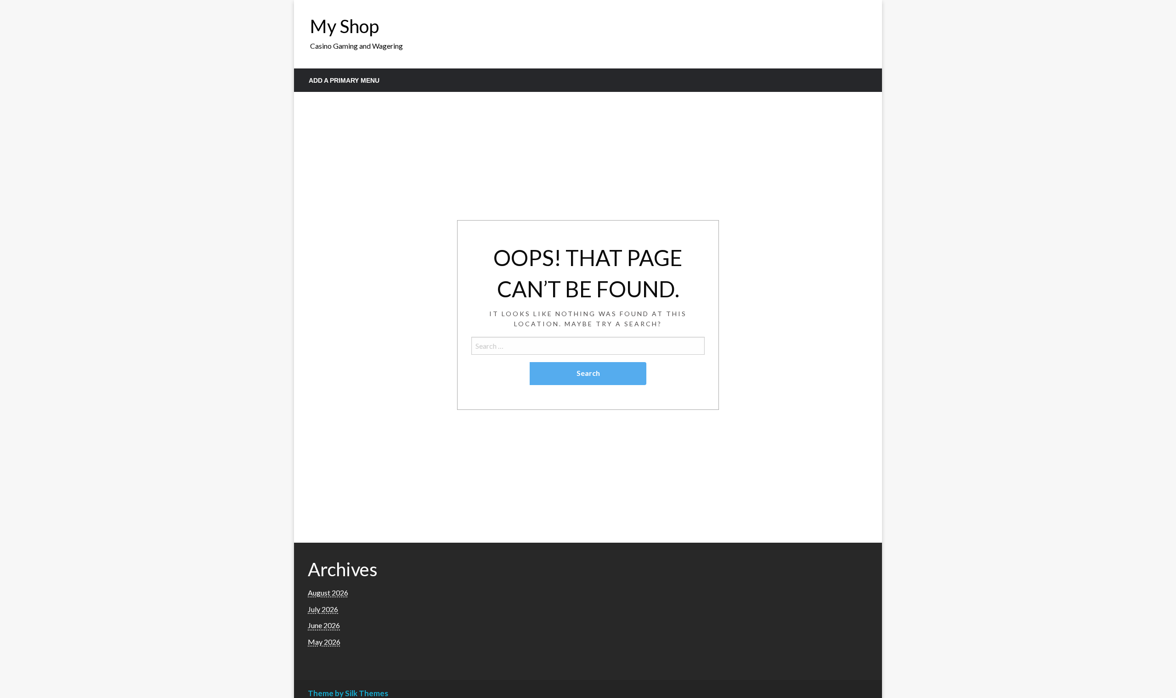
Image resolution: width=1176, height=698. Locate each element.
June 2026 (324, 625)
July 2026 (323, 609)
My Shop (344, 26)
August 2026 (328, 592)
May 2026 (324, 641)
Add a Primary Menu (344, 80)
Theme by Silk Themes (348, 693)
